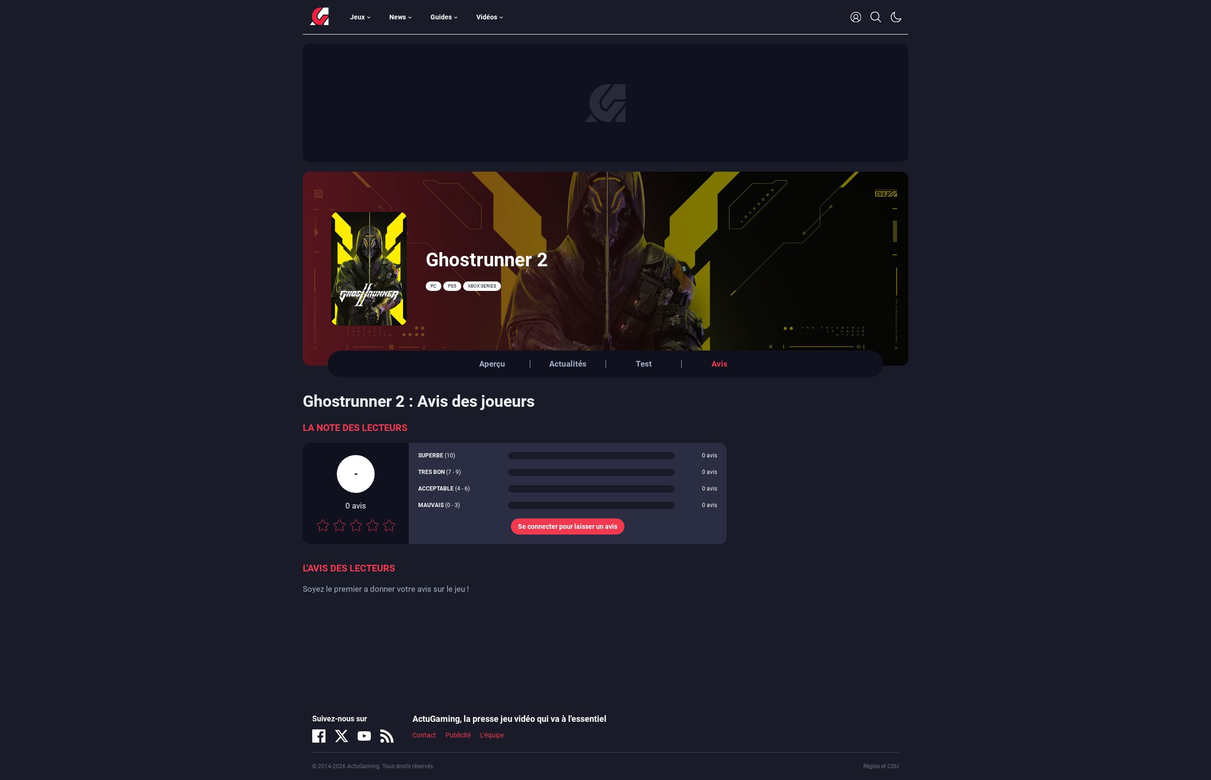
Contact (424, 735)
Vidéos (486, 17)
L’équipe (492, 735)
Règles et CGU (881, 766)
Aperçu (492, 363)
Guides (441, 17)
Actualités (568, 363)
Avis (719, 363)
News (397, 17)
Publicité (458, 735)
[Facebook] (318, 736)
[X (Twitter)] (341, 736)
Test (644, 363)
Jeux (357, 17)
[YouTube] (364, 736)
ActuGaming (319, 17)
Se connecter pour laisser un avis (567, 526)
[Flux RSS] (387, 736)
